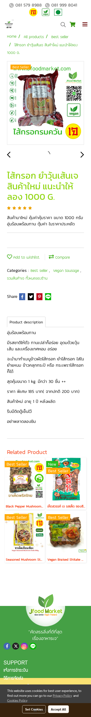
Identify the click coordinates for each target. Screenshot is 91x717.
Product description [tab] (26, 322)
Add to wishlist (25, 257)
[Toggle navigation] (85, 25)
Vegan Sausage (66, 270)
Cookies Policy (17, 700)
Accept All (58, 709)
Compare (62, 257)
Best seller (40, 270)
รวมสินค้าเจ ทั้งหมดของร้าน (27, 278)
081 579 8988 (28, 5)
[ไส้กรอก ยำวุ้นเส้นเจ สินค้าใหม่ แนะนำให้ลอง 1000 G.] (45, 103)
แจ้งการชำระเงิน (16, 671)
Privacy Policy (62, 695)
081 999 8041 (64, 5)
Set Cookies (34, 709)
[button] (61, 24)
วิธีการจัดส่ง (13, 679)
